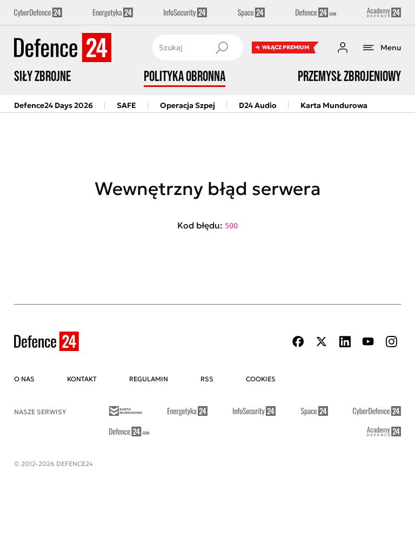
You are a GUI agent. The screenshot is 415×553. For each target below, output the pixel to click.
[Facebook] (298, 342)
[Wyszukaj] (221, 47)
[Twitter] (321, 342)
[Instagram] (391, 342)
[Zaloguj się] (342, 47)
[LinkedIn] (344, 342)
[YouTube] (368, 342)
